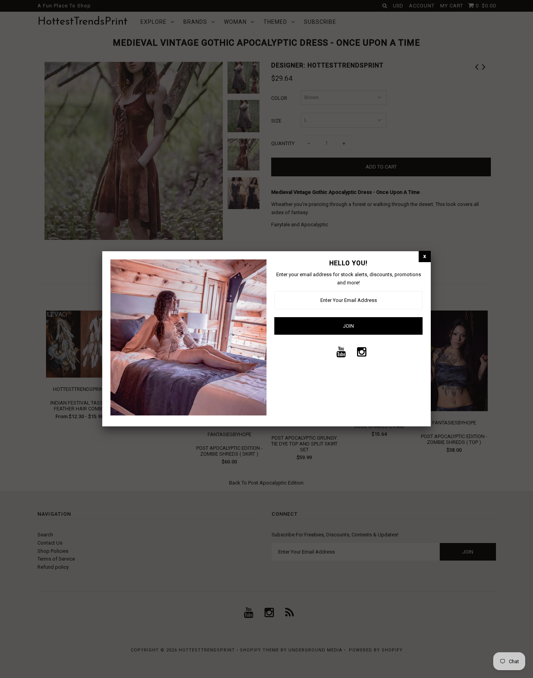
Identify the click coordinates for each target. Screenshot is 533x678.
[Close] (425, 256)
